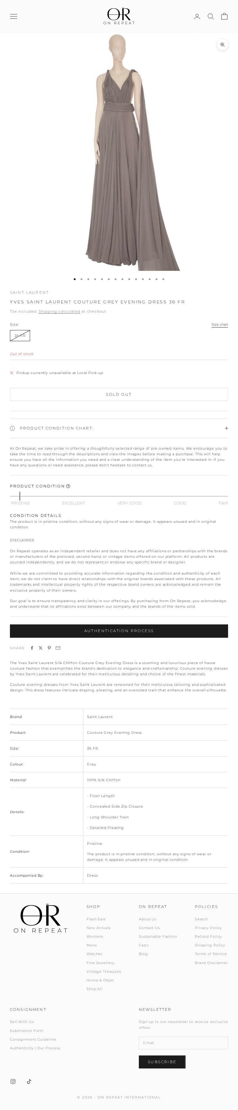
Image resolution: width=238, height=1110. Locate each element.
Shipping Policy (210, 945)
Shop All (94, 989)
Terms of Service (211, 954)
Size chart (220, 324)
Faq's (143, 945)
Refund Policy (208, 936)
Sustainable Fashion (158, 936)
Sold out (119, 394)
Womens (94, 936)
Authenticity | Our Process (35, 1048)
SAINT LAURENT (29, 292)
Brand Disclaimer (211, 963)
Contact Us (149, 928)
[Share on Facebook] (31, 647)
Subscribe (162, 1061)
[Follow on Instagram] (13, 1081)
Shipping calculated (59, 311)
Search (201, 919)
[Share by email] (57, 647)
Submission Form (27, 1031)
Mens (91, 945)
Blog (143, 954)
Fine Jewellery (100, 963)
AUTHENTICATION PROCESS (119, 630)
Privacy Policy (208, 928)
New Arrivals (98, 928)
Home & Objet (100, 980)
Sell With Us (22, 1022)
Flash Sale (96, 919)
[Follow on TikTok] (29, 1081)
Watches (94, 954)
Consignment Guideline (33, 1039)
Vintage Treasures (103, 971)
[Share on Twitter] (40, 647)
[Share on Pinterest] (49, 647)
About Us (147, 919)
